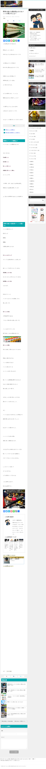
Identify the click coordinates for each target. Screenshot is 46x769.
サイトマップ (32, 56)
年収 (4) (31, 169)
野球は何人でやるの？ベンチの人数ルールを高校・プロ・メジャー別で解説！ (16, 708)
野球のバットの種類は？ (10, 129)
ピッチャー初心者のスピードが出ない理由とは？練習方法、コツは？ (16, 691)
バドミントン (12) (33, 144)
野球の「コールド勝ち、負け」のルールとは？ (15, 701)
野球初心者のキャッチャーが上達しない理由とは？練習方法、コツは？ (16, 685)
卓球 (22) (32, 167)
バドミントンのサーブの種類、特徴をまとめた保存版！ (39, 76)
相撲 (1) (31, 178)
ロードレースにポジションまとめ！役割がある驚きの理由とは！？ (16, 547)
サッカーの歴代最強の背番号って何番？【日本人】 (6, 546)
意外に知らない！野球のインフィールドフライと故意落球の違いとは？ (21, 721)
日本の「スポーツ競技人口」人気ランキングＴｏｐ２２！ (39, 64)
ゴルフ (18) (32, 133)
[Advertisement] (14, 209)
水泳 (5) (31, 175)
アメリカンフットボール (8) (35, 128)
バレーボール (20, 540)
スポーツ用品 (9, 671)
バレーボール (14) (33, 147)
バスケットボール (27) (34, 142)
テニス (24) (32, 139)
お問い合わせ (32, 47)
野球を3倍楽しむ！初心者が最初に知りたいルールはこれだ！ (8, 721)
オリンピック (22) (33, 130)
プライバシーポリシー (34, 53)
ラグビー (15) (32, 153)
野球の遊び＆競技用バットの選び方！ (13, 132)
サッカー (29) (32, 136)
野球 (4, 18)
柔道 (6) (31, 172)
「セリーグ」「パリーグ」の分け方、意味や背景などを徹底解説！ (16, 697)
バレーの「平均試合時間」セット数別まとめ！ (21, 546)
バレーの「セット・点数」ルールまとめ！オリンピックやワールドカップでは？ (39, 70)
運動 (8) (31, 183)
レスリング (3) (33, 158)
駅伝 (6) (31, 192)
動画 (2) (31, 164)
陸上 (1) (31, 189)
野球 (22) (32, 186)
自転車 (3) (32, 181)
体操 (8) (31, 161)
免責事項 (32, 50)
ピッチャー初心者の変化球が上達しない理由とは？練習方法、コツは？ (16, 714)
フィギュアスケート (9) (34, 150)
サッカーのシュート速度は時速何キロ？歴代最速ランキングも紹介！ (11, 547)
